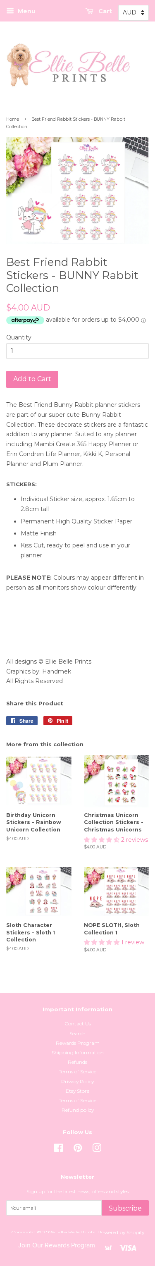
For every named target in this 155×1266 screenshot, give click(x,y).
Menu (26, 11)
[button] (102, 839)
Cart (104, 11)
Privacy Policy (77, 1081)
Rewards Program (78, 1043)
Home (12, 119)
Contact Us (77, 1023)
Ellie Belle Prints (76, 1232)
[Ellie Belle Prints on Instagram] (96, 1150)
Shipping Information (78, 1052)
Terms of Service (77, 1071)
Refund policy (78, 1110)
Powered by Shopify (121, 1232)
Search (77, 1033)
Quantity (18, 337)
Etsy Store (77, 1091)
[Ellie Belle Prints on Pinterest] (77, 1150)
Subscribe (125, 1208)
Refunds (77, 1062)
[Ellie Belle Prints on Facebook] (58, 1150)
